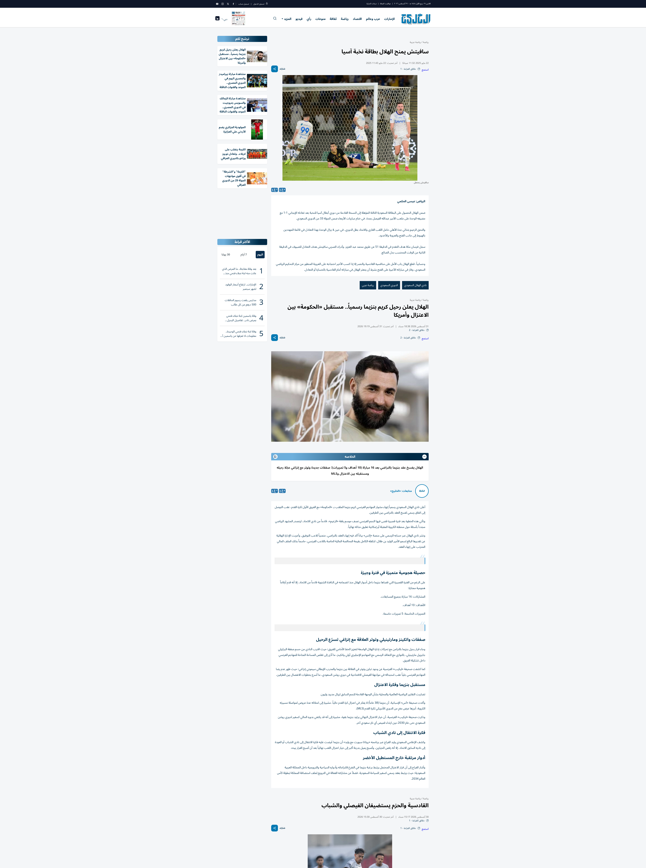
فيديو (299, 19)
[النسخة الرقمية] (238, 19)
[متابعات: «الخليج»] (422, 491)
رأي (309, 19)
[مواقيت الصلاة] (217, 19)
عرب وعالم (373, 19)
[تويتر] (228, 4)
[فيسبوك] (233, 4)
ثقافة (333, 19)
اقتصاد (357, 19)
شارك (282, 69)
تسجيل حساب (243, 4)
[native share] (274, 68)
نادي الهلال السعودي (415, 285)
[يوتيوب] (217, 4)
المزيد (287, 19)
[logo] (416, 19)
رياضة (345, 19)
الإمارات (389, 19)
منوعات (320, 19)
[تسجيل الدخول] (267, 4)
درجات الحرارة (372, 4)
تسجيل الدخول (258, 4)
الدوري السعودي (389, 285)
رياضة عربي (368, 285)
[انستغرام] (222, 4)
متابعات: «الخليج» (401, 491)
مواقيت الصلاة (385, 4)
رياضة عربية (415, 42)
